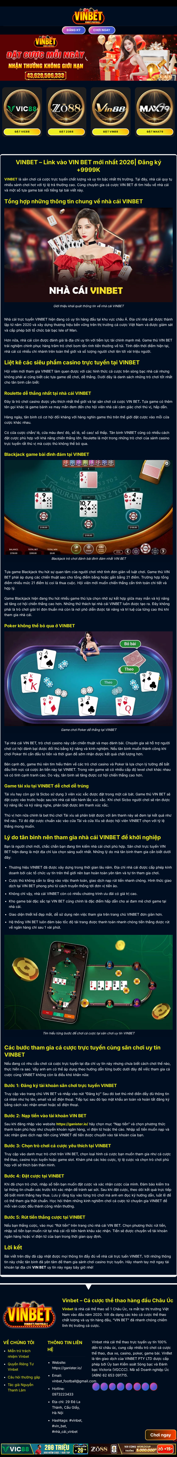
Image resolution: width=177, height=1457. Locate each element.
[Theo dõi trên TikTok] (112, 1387)
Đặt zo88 (66, 131)
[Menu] (5, 16)
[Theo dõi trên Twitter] (120, 1387)
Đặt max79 (155, 131)
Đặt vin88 (110, 131)
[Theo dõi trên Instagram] (104, 1387)
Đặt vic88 (22, 131)
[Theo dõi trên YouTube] (153, 1387)
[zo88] (132, 1449)
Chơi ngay (160, 1435)
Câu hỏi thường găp (24, 1377)
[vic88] (44, 1449)
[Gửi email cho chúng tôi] (129, 1387)
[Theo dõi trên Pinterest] (137, 1387)
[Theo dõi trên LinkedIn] (145, 1387)
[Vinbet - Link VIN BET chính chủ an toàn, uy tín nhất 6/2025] (88, 16)
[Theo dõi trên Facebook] (96, 1387)
